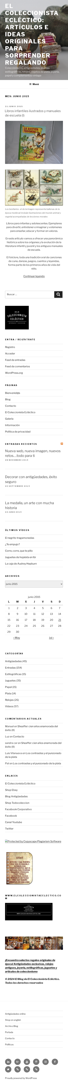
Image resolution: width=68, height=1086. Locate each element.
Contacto (10, 405)
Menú (36, 84)
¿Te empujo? (12, 544)
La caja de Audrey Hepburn (21, 563)
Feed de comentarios (17, 366)
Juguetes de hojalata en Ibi (20, 557)
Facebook (11, 815)
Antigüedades (13, 661)
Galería (9, 418)
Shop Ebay (11, 789)
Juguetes (10, 680)
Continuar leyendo (34, 276)
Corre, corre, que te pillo (19, 550)
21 (59, 619)
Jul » (51, 637)
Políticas (9, 1044)
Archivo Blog (11, 1026)
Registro (10, 347)
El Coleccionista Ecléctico (20, 412)
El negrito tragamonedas (19, 537)
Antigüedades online (15, 1013)
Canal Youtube (13, 822)
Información (12, 425)
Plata (8, 693)
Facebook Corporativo (18, 809)
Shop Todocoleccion (17, 802)
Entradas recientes (21, 444)
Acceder (10, 353)
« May (16, 637)
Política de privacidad (18, 431)
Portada (9, 1032)
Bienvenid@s (12, 392)
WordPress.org (14, 372)
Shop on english (13, 1020)
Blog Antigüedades (16, 796)
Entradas (10, 667)
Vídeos (9, 706)
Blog (8, 399)
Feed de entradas (15, 359)
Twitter (9, 828)
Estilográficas (13, 674)
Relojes (9, 699)
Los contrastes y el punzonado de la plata (37, 763)
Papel (8, 687)
